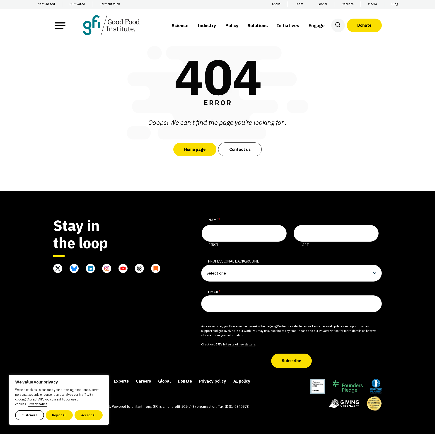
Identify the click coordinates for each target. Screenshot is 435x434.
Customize (29, 415)
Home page (194, 149)
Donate (364, 25)
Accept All (88, 415)
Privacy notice (37, 404)
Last (304, 245)
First (213, 245)
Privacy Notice (329, 331)
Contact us (240, 149)
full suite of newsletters (239, 344)
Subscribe (291, 360)
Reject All (59, 415)
